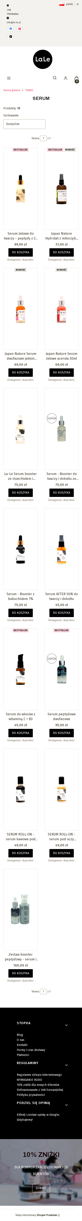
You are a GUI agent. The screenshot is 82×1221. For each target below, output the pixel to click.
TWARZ (29, 90)
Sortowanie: (11, 115)
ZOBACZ (41, 1188)
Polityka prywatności (31, 1095)
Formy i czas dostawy (31, 1050)
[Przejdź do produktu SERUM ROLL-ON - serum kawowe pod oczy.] (20, 789)
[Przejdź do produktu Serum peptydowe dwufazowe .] (61, 669)
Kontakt (22, 1045)
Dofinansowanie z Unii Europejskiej (40, 1090)
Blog (20, 1035)
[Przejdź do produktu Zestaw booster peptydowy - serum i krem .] (20, 909)
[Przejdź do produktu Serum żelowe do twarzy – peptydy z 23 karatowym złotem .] (20, 188)
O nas (20, 1040)
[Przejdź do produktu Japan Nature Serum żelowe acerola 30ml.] (61, 309)
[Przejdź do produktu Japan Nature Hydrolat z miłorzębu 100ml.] (61, 188)
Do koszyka (20, 252)
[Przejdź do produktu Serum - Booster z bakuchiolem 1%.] (20, 549)
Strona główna (11, 90)
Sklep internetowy (36, 1215)
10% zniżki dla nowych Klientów (38, 1085)
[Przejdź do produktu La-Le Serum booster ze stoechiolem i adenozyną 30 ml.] (20, 429)
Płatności (23, 1055)
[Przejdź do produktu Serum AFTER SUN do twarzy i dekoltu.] (61, 549)
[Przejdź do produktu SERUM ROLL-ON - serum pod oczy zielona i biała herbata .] (61, 789)
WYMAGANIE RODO (29, 1080)
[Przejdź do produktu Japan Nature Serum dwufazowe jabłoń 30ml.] (20, 309)
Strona (35, 138)
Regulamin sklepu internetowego (39, 1075)
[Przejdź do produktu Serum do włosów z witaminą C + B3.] (20, 669)
